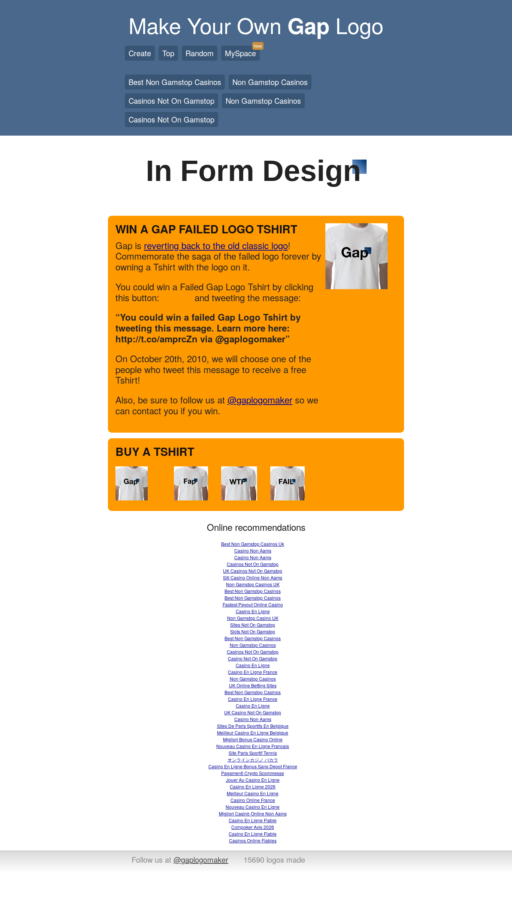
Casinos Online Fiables (253, 840)
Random (200, 53)
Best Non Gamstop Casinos (175, 81)
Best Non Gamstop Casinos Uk (252, 544)
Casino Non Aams (252, 550)
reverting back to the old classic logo (216, 245)
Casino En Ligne (253, 611)
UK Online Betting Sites (253, 685)
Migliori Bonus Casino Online (253, 739)
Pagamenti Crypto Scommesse (252, 773)
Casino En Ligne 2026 (252, 786)
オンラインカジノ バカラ (253, 759)
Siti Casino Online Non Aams (252, 577)
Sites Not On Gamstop (252, 624)
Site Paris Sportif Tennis (253, 753)
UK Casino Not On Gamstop (252, 712)
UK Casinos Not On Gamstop (252, 571)
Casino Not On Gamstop (252, 658)
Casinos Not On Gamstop (171, 100)
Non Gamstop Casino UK (252, 618)
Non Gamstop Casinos (270, 81)
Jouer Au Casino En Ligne (253, 780)
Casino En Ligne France (252, 672)
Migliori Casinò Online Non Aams (253, 813)
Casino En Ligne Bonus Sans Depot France (252, 766)
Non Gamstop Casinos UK (253, 584)
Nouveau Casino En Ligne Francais (252, 746)
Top (168, 53)
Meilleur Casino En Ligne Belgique (252, 732)
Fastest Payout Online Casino (253, 604)
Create (140, 53)
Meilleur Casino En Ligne (252, 793)
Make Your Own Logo (256, 24)
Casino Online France (253, 800)
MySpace (242, 52)
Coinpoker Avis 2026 (252, 827)
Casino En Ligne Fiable (253, 820)
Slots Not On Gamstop (252, 631)
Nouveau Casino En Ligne (253, 806)
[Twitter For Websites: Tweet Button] (181, 299)
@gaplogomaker (260, 399)
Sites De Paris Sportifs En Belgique (253, 726)
